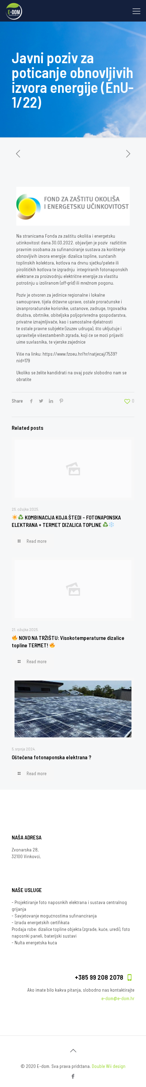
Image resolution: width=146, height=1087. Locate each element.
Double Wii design (108, 1066)
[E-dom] (13, 10)
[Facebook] (73, 1076)
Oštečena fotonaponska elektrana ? (51, 757)
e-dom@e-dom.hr (117, 998)
